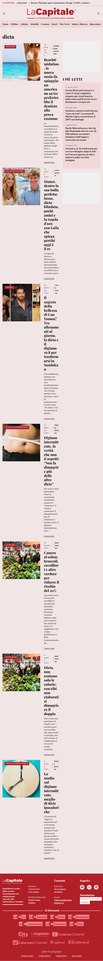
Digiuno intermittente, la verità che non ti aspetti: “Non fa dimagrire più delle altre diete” (51, 461)
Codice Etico (61, 956)
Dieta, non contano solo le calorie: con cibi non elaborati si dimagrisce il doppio (51, 690)
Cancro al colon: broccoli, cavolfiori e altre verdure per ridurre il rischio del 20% (51, 572)
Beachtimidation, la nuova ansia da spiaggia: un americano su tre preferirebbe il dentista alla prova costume (51, 89)
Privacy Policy (27, 956)
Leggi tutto (49, 162)
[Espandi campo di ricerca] (98, 13)
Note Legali (77, 956)
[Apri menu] (4, 13)
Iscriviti (85, 902)
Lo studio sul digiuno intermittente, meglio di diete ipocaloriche (51, 793)
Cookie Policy (45, 956)
